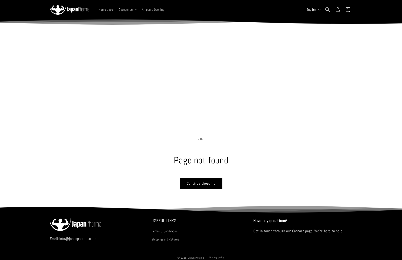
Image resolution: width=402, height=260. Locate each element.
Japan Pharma (196, 257)
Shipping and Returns (165, 239)
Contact (298, 231)
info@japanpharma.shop (77, 238)
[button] (127, 9)
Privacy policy (216, 257)
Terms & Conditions (164, 231)
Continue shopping (201, 183)
